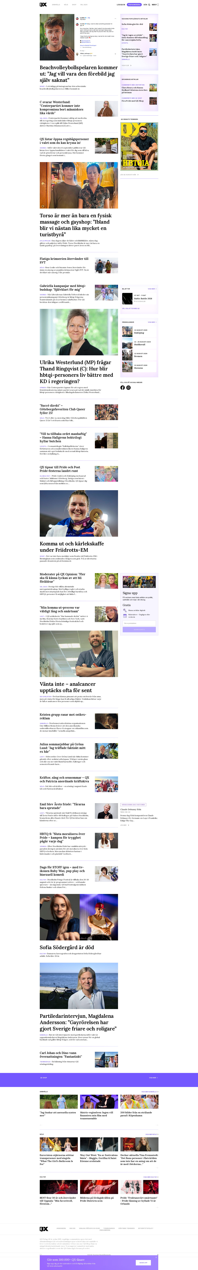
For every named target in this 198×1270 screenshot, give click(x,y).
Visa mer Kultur (150, 1177)
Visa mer (151, 289)
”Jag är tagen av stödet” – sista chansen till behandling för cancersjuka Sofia (135, 37)
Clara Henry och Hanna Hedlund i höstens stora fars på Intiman (134, 90)
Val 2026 (83, 5)
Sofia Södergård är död (132, 24)
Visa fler (125, 65)
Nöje (66, 5)
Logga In (121, 5)
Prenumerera (134, 5)
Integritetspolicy (145, 1228)
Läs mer (123, 825)
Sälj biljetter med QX (131, 308)
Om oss (72, 1228)
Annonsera (61, 1228)
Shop (74, 5)
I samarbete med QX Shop (132, 98)
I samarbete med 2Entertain (133, 85)
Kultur (125, 29)
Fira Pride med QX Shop (132, 101)
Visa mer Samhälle (149, 1092)
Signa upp (143, 1263)
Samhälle (56, 5)
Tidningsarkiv (109, 1228)
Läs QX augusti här (128, 175)
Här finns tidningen (126, 1228)
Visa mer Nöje (151, 1134)
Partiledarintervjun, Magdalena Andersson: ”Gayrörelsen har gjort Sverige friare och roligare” (134, 52)
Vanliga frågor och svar (89, 1228)
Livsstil (125, 43)
